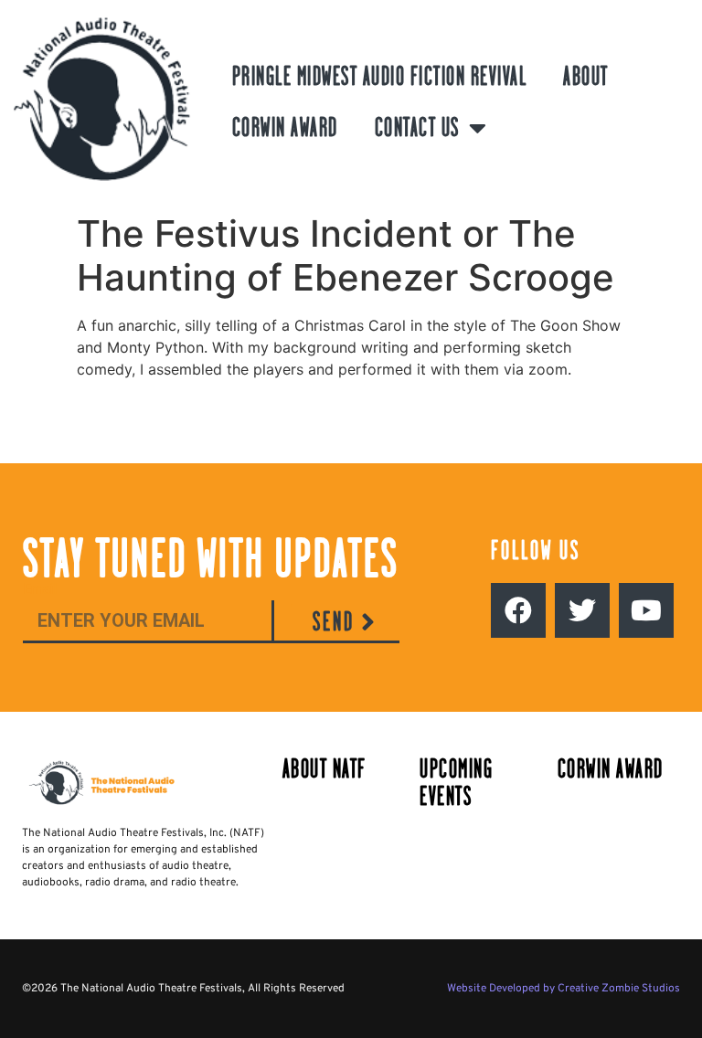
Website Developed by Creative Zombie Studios (563, 988)
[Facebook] (518, 610)
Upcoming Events (456, 782)
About (586, 76)
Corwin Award (285, 127)
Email (40, 590)
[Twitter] (582, 610)
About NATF (324, 769)
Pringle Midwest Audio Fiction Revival (379, 76)
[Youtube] (646, 610)
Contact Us (417, 127)
